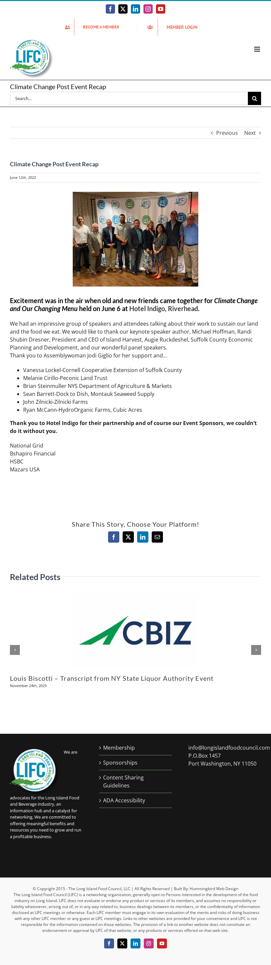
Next (250, 132)
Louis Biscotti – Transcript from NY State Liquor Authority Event (111, 678)
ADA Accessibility (124, 800)
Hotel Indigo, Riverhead (163, 308)
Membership (119, 747)
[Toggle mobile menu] (257, 49)
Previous (227, 132)
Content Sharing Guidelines (123, 781)
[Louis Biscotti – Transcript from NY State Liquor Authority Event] (135, 596)
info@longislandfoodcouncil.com (229, 747)
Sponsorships (120, 762)
